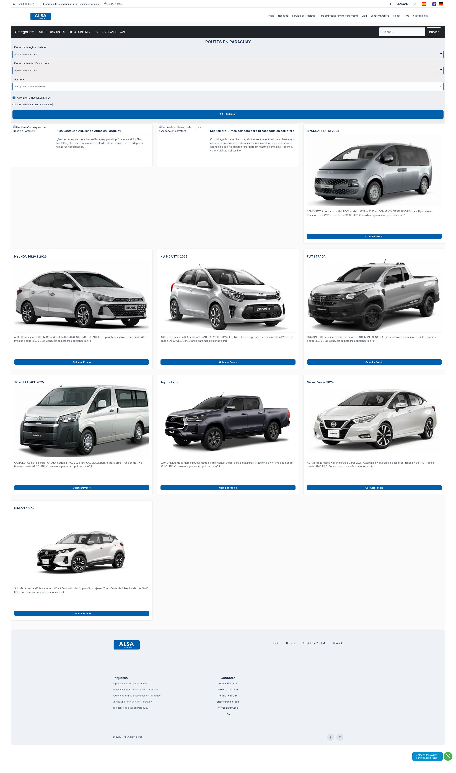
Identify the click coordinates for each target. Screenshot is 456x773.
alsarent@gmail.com (228, 701)
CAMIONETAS (58, 31)
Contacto (338, 643)
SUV (95, 31)
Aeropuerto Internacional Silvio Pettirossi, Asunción (72, 4)
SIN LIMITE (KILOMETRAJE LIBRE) (35, 104)
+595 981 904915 (26, 4)
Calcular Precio (374, 236)
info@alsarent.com (228, 707)
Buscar (434, 32)
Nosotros (291, 643)
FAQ (228, 713)
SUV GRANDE (109, 31)
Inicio (276, 643)
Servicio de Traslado (314, 643)
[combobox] (228, 86)
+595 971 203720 (228, 689)
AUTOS (42, 31)
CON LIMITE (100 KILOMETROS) (34, 97)
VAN (122, 31)
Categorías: (24, 32)
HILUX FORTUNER (79, 31)
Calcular (231, 113)
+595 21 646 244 (228, 695)
